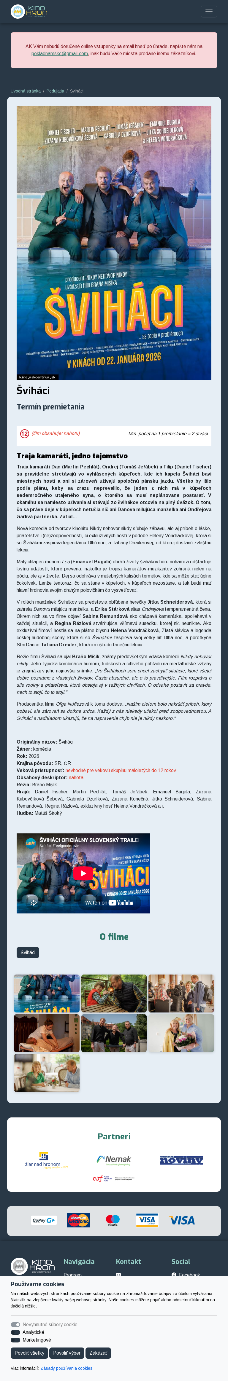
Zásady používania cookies (66, 1368)
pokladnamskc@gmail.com (59, 53)
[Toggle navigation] (209, 11)
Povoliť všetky (29, 1353)
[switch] (15, 1332)
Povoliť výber (66, 1353)
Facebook (189, 1275)
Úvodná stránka (26, 91)
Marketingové (37, 1339)
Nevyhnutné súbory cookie (50, 1324)
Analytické (33, 1332)
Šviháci (27, 952)
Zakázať (98, 1353)
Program (73, 1275)
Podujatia (55, 91)
